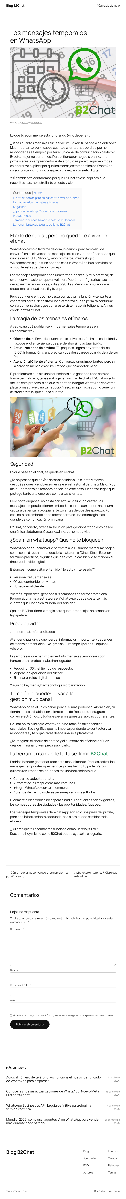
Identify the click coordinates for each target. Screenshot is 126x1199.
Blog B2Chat (15, 5)
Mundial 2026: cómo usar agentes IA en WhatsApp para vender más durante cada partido (53, 1121)
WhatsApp (36, 122)
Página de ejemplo (108, 5)
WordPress (114, 1191)
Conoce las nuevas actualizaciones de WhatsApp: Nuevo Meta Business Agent (52, 1093)
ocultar (38, 193)
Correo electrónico (20, 985)
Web (12, 1000)
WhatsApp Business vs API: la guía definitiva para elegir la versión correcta (48, 1107)
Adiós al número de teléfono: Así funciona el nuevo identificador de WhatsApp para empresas (54, 1079)
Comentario (17, 929)
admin (24, 122)
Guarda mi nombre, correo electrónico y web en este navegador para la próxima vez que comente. (63, 1015)
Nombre (15, 970)
